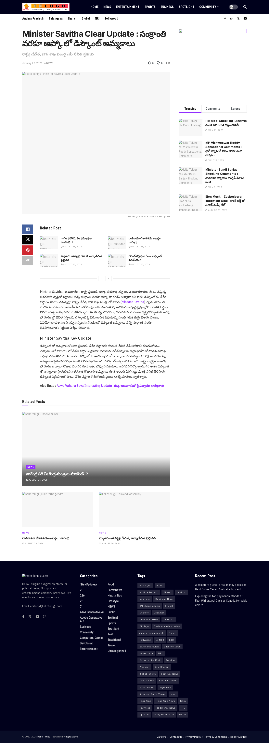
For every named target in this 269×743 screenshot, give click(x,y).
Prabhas (170, 660)
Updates (144, 714)
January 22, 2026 (32, 63)
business (144, 599)
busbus (181, 592)
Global (86, 18)
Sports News (146, 680)
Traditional (114, 640)
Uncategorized (117, 651)
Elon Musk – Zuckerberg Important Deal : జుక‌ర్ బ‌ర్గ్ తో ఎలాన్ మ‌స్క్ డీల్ (225, 201)
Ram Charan (162, 667)
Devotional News (148, 619)
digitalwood (71, 736)
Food (111, 584)
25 (81, 601)
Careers (161, 736)
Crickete (144, 612)
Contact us (176, 736)
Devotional (86, 643)
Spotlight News (168, 680)
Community (207, 7)
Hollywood (145, 640)
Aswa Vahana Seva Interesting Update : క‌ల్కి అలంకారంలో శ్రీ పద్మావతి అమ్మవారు (110, 386)
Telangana (56, 18)
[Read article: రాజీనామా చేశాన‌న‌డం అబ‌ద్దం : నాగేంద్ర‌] (117, 242)
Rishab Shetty (147, 674)
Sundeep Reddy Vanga (152, 694)
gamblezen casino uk (151, 633)
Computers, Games (91, 638)
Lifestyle (113, 601)
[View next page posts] (108, 278)
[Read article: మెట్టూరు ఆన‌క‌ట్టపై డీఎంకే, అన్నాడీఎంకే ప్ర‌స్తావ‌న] (49, 260)
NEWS (107, 7)
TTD (183, 707)
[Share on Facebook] (27, 229)
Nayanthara (146, 653)
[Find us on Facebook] (225, 18)
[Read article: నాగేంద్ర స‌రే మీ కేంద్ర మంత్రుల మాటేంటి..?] (49, 242)
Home (94, 7)
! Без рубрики (88, 584)
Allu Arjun (145, 585)
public (111, 612)
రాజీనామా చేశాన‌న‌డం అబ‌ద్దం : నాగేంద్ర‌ (45, 538)
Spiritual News (169, 674)
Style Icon (165, 687)
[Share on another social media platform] (27, 260)
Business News (164, 599)
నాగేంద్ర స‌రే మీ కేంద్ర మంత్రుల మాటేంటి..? (57, 474)
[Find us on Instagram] (231, 18)
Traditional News (165, 707)
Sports (150, 7)
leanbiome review (149, 646)
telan (173, 694)
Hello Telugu (43, 736)
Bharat (72, 18)
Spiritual (113, 617)
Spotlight (186, 7)
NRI (97, 18)
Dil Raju (144, 626)
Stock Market (146, 687)
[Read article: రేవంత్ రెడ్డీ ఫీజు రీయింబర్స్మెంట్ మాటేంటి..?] (117, 260)
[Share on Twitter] (27, 239)
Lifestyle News (172, 646)
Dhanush (168, 619)
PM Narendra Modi (150, 660)
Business (167, 7)
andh (160, 585)
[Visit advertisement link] (213, 63)
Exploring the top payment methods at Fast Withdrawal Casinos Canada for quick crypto (221, 600)
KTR (171, 640)
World (182, 714)
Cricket (169, 606)
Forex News (115, 590)
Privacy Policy (193, 736)
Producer (144, 667)
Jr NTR (160, 640)
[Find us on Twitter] (238, 18)
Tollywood (111, 18)
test (110, 634)
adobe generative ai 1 (91, 619)
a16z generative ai (92, 612)
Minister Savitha (133, 302)
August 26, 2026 (72, 246)
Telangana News (165, 701)
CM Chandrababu (149, 606)
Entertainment (127, 7)
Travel (112, 645)
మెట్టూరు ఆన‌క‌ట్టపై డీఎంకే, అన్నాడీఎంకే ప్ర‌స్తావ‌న (127, 538)
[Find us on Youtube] (245, 18)
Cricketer (159, 612)
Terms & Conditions (215, 736)
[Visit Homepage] (46, 7)
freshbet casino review (167, 626)
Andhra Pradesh (33, 18)
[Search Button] (245, 7)
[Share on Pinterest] (27, 250)
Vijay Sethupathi (164, 714)
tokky (183, 701)
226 (82, 595)
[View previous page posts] (101, 278)
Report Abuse (238, 736)
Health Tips (115, 595)
